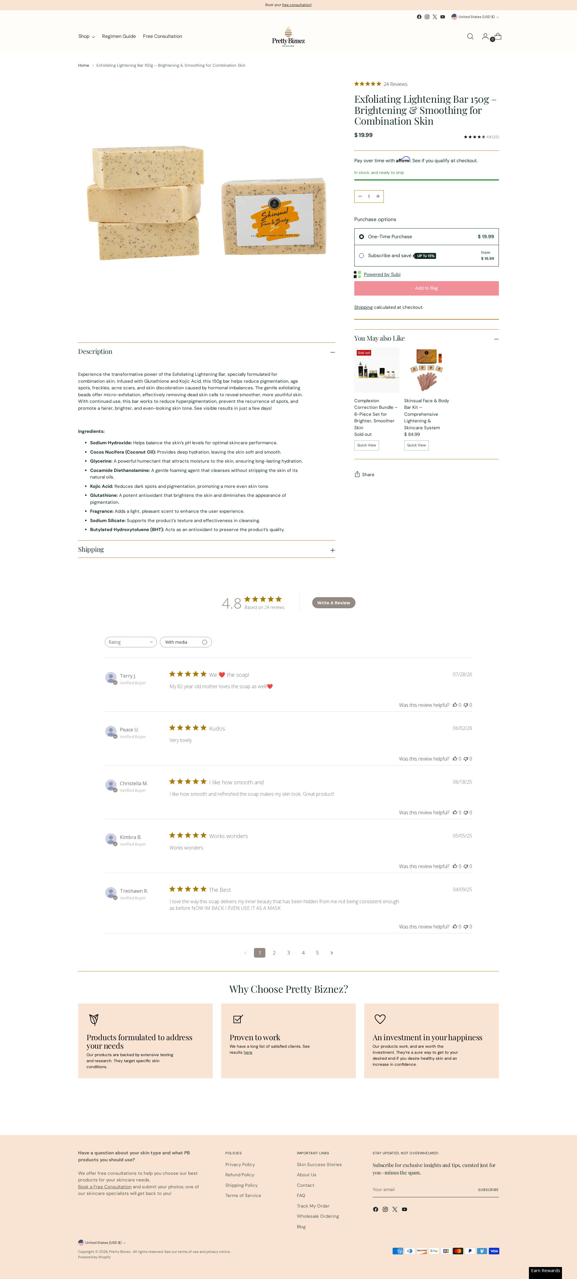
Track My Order (313, 1206)
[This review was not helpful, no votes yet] (466, 705)
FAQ (301, 1195)
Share (368, 475)
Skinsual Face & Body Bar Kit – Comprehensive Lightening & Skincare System (426, 414)
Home (83, 65)
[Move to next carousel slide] (494, 1114)
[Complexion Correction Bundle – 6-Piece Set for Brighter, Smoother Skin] (376, 370)
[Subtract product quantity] (360, 196)
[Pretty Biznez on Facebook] (419, 17)
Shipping (363, 307)
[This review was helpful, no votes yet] (455, 705)
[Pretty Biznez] (288, 36)
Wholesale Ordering (318, 1216)
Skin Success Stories (319, 1165)
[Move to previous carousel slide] (480, 1115)
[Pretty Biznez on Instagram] (427, 17)
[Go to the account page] (483, 36)
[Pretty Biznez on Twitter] (435, 17)
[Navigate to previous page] (245, 953)
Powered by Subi (382, 274)
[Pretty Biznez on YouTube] (442, 17)
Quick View (366, 445)
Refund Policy (239, 1175)
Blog (301, 1227)
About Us (306, 1175)
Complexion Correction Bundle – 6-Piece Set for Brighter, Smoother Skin (376, 414)
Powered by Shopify (94, 1257)
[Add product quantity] (378, 196)
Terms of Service (243, 1195)
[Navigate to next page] (331, 953)
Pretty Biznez (120, 1251)
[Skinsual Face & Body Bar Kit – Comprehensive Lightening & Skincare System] (426, 370)
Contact (305, 1185)
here (248, 1052)
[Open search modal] (470, 36)
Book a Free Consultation (105, 1187)
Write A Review (333, 603)
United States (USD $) (477, 16)
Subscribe (488, 1189)
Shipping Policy (241, 1185)
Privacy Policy (240, 1165)
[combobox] (131, 642)
